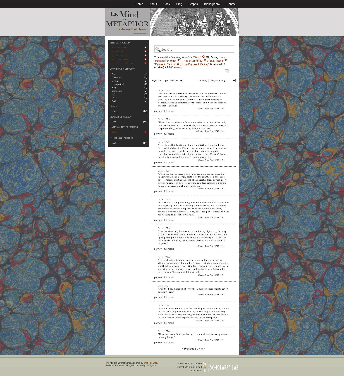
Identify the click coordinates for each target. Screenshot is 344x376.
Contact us (196, 370)
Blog (179, 4)
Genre (113, 106)
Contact (231, 4)
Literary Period (120, 42)
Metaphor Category (122, 69)
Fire (113, 74)
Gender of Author (121, 116)
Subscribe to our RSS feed (189, 367)
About (153, 4)
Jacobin (115, 143)
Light (114, 94)
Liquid (114, 97)
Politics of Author (121, 138)
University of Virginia (146, 365)
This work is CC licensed (190, 363)
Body (114, 87)
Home (139, 4)
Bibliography (212, 4)
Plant (114, 101)
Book (166, 4)
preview (158, 111)
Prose (114, 111)
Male (114, 121)
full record (169, 111)
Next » (202, 349)
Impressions (117, 90)
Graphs (193, 4)
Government (117, 77)
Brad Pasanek (150, 363)
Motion (115, 80)
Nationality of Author (124, 127)
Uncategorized (118, 84)
